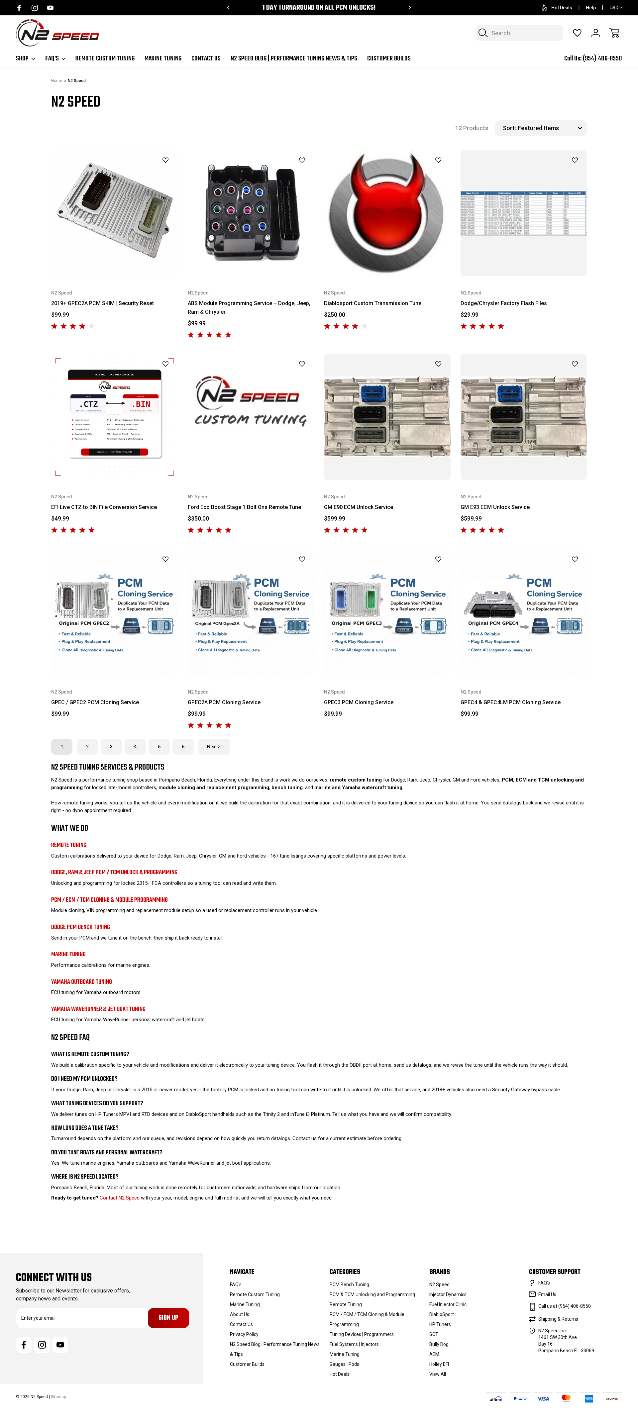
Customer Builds (389, 58)
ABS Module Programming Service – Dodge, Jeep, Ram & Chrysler (249, 307)
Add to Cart (387, 261)
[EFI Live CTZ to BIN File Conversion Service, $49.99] (114, 417)
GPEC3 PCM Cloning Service (358, 702)
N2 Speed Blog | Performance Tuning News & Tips (294, 58)
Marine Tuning (163, 58)
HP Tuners (440, 1324)
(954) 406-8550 (602, 58)
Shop (22, 58)
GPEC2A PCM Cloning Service (224, 702)
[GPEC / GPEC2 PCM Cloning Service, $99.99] (114, 612)
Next (212, 746)
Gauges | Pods (344, 1364)
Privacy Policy (244, 1334)
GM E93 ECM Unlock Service (495, 507)
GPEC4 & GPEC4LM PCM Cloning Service (511, 702)
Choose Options (114, 261)
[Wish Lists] (577, 33)
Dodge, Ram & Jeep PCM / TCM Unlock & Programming (114, 872)
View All (437, 1374)
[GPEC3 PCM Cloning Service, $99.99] (387, 612)
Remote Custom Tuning (105, 58)
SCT (433, 1334)
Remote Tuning (68, 845)
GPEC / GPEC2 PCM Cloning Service (95, 702)
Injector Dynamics (448, 1294)
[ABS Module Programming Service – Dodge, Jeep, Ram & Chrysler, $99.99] (251, 213)
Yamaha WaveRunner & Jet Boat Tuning (98, 1009)
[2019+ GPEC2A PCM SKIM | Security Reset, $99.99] (114, 213)
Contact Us (206, 58)
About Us (239, 1314)
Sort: (509, 127)
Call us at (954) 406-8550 (564, 1306)
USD (613, 7)
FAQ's (52, 58)
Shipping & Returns (558, 1319)
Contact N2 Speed (120, 1198)
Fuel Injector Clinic (448, 1304)
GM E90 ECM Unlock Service (358, 507)
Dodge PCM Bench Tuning (80, 927)
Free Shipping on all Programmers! (319, 8)
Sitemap (58, 1396)
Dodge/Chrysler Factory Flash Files (504, 303)
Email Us (547, 1294)
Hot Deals (561, 7)
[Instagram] (35, 8)
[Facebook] (19, 8)
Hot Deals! (340, 1374)
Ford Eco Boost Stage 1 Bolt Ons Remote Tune (244, 507)
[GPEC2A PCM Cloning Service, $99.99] (251, 612)
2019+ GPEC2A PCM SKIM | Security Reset (102, 303)
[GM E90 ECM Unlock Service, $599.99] (387, 417)
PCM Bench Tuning (349, 1284)
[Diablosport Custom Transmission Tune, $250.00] (387, 213)
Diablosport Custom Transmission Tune (372, 303)
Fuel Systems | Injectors (354, 1344)
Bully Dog (439, 1344)
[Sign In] (595, 33)
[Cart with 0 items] (614, 33)
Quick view (149, 171)
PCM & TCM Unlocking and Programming (372, 1294)
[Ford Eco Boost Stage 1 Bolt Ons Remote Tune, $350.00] (251, 417)
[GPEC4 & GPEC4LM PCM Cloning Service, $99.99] (524, 612)
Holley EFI (439, 1364)
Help (591, 7)
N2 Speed (439, 1284)
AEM (434, 1354)
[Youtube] (50, 8)
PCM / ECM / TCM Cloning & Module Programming (109, 900)
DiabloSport (441, 1314)
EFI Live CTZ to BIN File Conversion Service (104, 507)
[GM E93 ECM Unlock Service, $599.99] (524, 417)
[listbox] (551, 128)
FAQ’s (544, 1283)
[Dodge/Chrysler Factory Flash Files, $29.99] (524, 213)
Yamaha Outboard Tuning (81, 982)
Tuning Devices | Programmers (362, 1334)
